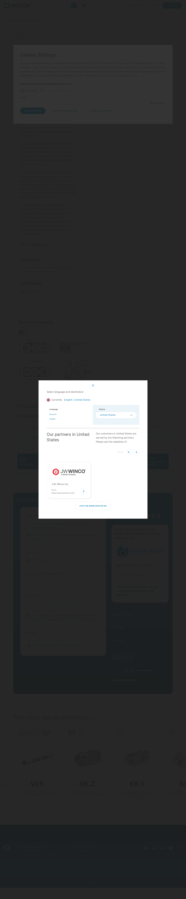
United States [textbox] (107, 414)
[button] (129, 452)
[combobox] (116, 415)
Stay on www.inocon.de (93, 506)
